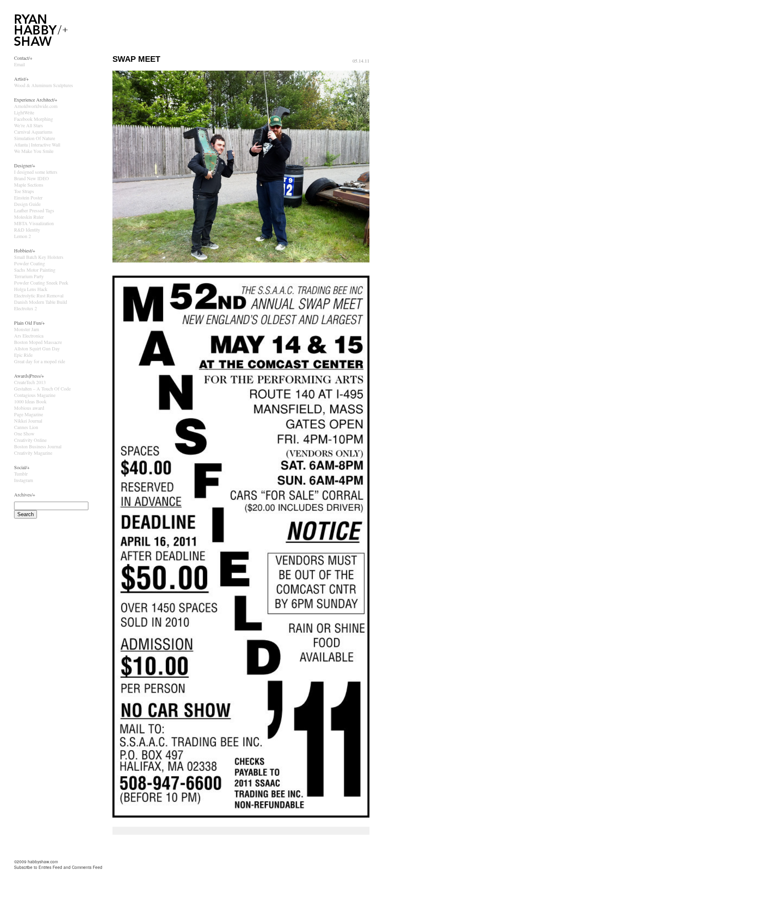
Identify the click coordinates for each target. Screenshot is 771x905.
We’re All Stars (28, 125)
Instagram (23, 480)
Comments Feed (87, 867)
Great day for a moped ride (39, 361)
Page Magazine (28, 414)
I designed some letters (35, 172)
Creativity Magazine (33, 452)
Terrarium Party (29, 276)
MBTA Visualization (34, 223)
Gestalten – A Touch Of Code (42, 388)
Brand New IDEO (31, 178)
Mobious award (29, 408)
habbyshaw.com (43, 861)
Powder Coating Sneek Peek (41, 282)
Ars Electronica (28, 335)
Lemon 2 (22, 236)
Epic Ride (23, 355)
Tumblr (21, 473)
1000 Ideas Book (30, 401)
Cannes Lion (26, 427)
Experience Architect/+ (35, 99)
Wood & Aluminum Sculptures (43, 85)
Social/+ (22, 467)
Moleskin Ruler (29, 217)
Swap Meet (136, 59)
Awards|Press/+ (29, 375)
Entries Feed (50, 867)
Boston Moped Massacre (38, 342)
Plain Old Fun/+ (29, 322)
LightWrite (24, 112)
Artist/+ (21, 78)
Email (19, 64)
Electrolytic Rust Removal (38, 295)
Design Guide (27, 204)
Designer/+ (24, 165)
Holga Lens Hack (30, 289)
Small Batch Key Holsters (38, 257)
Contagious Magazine (34, 395)
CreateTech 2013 (30, 382)
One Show (24, 433)
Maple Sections (28, 184)
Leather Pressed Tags (34, 210)
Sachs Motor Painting (34, 269)
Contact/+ (23, 58)
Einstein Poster (28, 197)
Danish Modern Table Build (40, 302)
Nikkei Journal (28, 420)
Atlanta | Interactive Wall (37, 144)
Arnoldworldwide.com (35, 106)
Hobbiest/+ (24, 250)
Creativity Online (30, 440)
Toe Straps (24, 191)
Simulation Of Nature (34, 138)
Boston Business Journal (37, 446)
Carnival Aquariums (33, 131)
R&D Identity (27, 229)
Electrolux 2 (25, 308)
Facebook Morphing (33, 119)
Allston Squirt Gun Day (37, 348)
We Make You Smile (33, 151)
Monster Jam (26, 329)
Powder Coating (29, 263)
